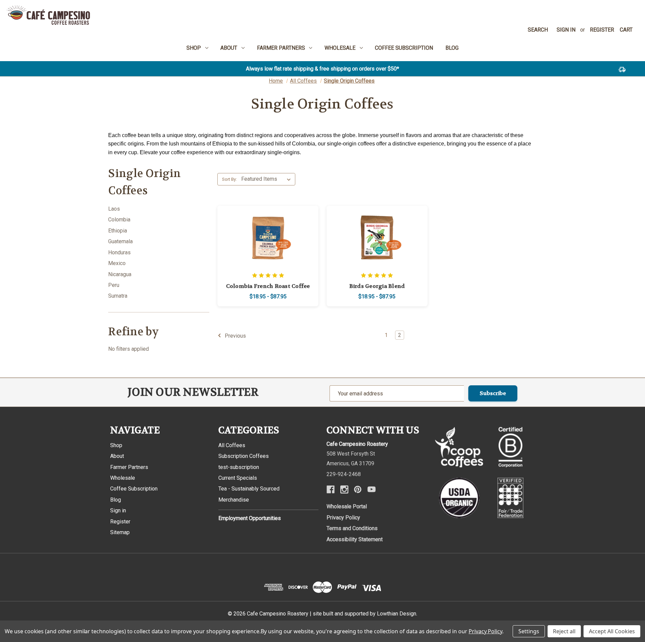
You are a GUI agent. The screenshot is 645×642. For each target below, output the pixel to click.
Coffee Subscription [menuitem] (404, 48)
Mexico (117, 263)
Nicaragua (119, 274)
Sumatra (117, 296)
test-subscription (238, 467)
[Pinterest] (358, 489)
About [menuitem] (228, 48)
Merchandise (233, 500)
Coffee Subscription (134, 488)
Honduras (119, 252)
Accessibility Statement (355, 539)
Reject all (564, 631)
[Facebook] (331, 489)
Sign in (566, 30)
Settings (528, 631)
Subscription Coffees (243, 456)
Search (538, 30)
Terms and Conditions (352, 528)
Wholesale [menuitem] (340, 48)
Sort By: (229, 179)
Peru (113, 285)
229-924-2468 (344, 474)
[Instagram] (344, 489)
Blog (115, 500)
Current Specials (237, 478)
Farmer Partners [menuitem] (281, 48)
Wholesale (122, 478)
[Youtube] (372, 489)
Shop (116, 445)
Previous (234, 335)
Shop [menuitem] (193, 48)
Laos (114, 209)
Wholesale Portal (347, 506)
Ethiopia (117, 230)
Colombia (119, 219)
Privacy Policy (343, 517)
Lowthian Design (396, 613)
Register (602, 30)
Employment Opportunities (249, 518)
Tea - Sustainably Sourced (249, 488)
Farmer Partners (129, 467)
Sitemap (120, 532)
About (117, 456)
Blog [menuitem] (452, 48)
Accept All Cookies (612, 631)
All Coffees (231, 445)
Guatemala (120, 241)
